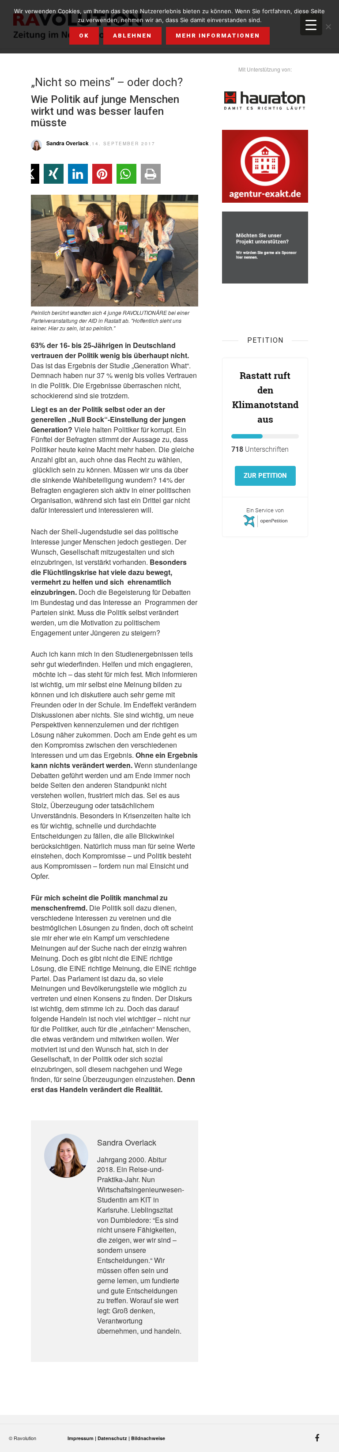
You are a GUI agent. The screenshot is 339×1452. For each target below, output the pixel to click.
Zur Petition (265, 476)
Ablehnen (132, 35)
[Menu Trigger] (311, 24)
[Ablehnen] (328, 26)
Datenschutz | (114, 1438)
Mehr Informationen (218, 35)
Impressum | (83, 1438)
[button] (54, 174)
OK (84, 35)
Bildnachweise (148, 1438)
